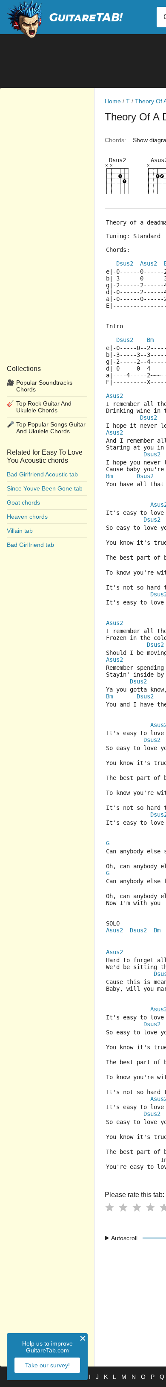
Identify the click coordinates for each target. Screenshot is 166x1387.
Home (113, 101)
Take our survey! (47, 1365)
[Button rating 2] (123, 1207)
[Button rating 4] (150, 1207)
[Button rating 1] (109, 1207)
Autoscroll (124, 1238)
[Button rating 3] (136, 1207)
